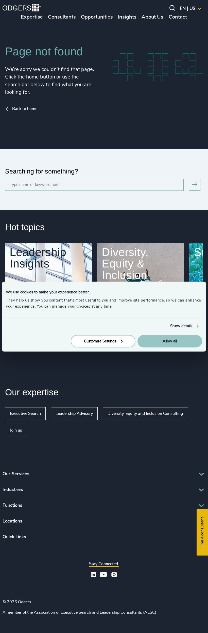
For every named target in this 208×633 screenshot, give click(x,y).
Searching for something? (41, 171)
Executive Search (25, 414)
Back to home (24, 109)
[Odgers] (22, 8)
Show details (181, 326)
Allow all (170, 341)
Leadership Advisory (74, 414)
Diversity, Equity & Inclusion (125, 263)
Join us (16, 430)
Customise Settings (100, 341)
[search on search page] (194, 185)
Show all (41, 430)
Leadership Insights (38, 258)
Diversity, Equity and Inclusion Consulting (145, 414)
